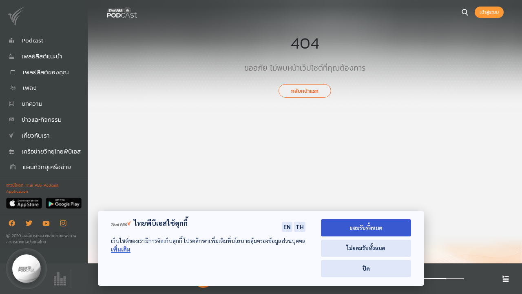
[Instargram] (65, 225)
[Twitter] (31, 225)
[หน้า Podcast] (138, 11)
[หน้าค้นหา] (465, 12)
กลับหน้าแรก (305, 91)
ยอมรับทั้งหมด (366, 227)
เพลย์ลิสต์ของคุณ (44, 72)
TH (300, 226)
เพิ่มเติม (120, 249)
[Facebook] (14, 225)
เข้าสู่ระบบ (489, 12)
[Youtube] (48, 225)
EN (287, 226)
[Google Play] (63, 203)
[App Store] (24, 203)
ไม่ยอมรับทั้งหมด (366, 248)
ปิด (366, 268)
